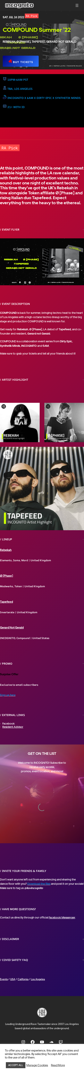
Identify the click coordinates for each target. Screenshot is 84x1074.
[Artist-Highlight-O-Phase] (64, 422)
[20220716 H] (42, 261)
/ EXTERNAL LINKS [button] (12, 715)
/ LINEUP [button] (6, 539)
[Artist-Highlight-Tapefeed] (42, 488)
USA (12, 979)
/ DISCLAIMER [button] (9, 939)
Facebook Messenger (62, 917)
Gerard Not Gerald (12, 627)
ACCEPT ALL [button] (15, 1065)
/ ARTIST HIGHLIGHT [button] (14, 379)
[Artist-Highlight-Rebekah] (20, 422)
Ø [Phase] (6, 576)
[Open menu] (77, 5)
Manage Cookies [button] (37, 1065)
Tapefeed (6, 602)
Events (4, 979)
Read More (58, 1065)
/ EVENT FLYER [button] (9, 229)
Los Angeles (38, 979)
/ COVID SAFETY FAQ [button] (14, 960)
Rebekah (6, 550)
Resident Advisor (12, 726)
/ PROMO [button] (6, 663)
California (23, 979)
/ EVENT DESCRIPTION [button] (15, 304)
